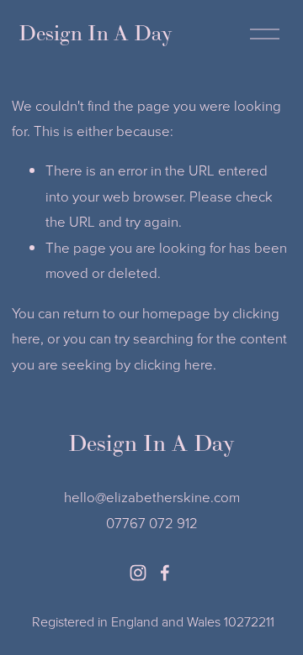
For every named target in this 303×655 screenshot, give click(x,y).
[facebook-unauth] (165, 572)
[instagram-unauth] (138, 572)
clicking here (173, 364)
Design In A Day (96, 32)
